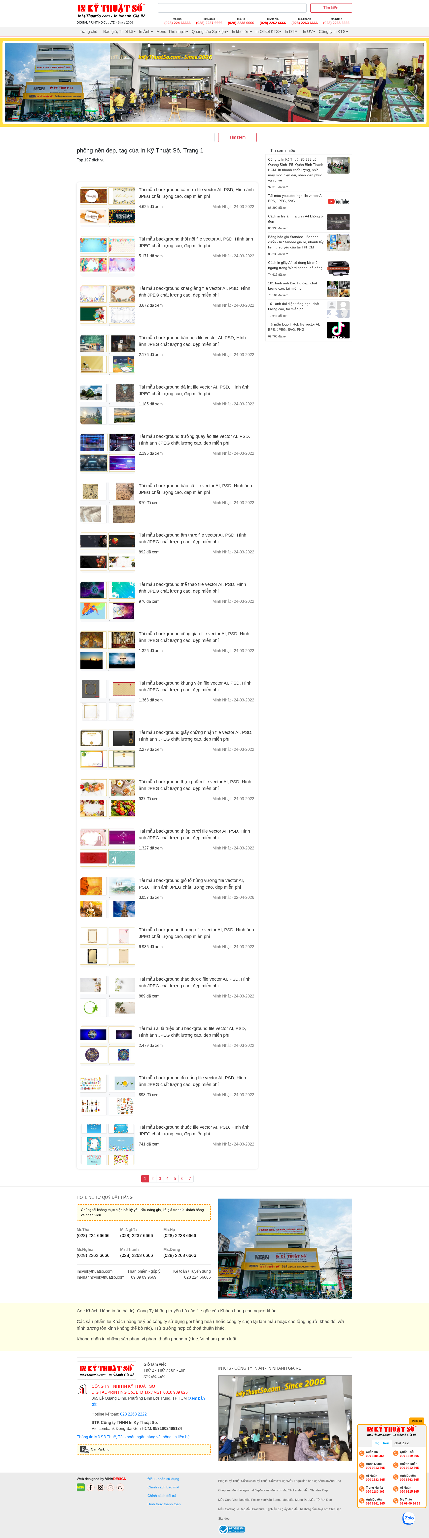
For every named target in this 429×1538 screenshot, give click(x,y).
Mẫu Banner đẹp (277, 1500)
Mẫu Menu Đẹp (298, 1500)
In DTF (291, 32)
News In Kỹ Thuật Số (259, 1481)
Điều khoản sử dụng (163, 1479)
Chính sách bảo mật (163, 1487)
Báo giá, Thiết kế (118, 32)
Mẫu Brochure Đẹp (258, 1509)
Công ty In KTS (332, 32)
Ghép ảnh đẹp (228, 1490)
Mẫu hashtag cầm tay (307, 1509)
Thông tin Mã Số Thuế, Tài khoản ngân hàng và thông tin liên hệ (133, 1437)
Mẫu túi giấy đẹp (282, 1509)
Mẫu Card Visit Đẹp (231, 1500)
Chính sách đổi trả (162, 1496)
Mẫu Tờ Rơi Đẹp (320, 1500)
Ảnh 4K (324, 1481)
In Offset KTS (267, 32)
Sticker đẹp (295, 1490)
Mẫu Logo (294, 1481)
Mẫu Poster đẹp (255, 1500)
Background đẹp (249, 1490)
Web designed (88, 1479)
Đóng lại (417, 1420)
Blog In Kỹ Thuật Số (231, 1481)
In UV (308, 32)
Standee (224, 1518)
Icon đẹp (282, 1490)
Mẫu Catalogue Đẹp (232, 1509)
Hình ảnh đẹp (310, 1481)
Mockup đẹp (268, 1490)
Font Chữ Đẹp (331, 1509)
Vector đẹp (280, 1481)
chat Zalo (401, 1443)
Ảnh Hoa (335, 1481)
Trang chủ (88, 32)
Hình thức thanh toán (164, 1504)
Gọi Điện (382, 1443)
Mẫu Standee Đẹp (315, 1490)
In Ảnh (144, 32)
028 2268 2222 (133, 1414)
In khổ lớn (241, 32)
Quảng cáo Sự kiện (209, 32)
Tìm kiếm (331, 8)
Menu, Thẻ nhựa (171, 32)
